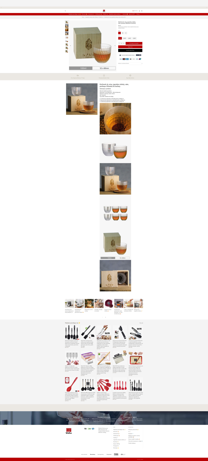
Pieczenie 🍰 (116, 431)
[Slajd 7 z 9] (66, 44)
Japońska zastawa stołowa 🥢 (119, 439)
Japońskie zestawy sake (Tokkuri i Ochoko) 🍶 (94, 17)
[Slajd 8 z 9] (66, 47)
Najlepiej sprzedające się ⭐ (119, 429)
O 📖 (129, 431)
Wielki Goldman (132, 443)
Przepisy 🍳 (116, 446)
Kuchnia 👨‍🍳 (116, 441)
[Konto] (139, 11)
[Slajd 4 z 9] (66, 33)
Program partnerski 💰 (133, 429)
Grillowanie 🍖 (116, 435)
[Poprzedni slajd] (1, 7)
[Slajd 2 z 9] (66, 26)
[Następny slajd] (207, 7)
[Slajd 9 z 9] (66, 51)
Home (83, 17)
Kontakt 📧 (130, 433)
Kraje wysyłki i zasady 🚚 (134, 439)
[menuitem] (138, 14)
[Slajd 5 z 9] (66, 37)
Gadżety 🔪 (115, 437)
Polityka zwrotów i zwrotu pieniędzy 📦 (134, 436)
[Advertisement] (104, 3)
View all (141, 323)
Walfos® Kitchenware (71, 459)
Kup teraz (130, 47)
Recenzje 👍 (116, 448)
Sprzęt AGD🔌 (116, 444)
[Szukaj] (65, 11)
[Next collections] (105, 317)
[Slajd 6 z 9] (66, 41)
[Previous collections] (102, 317)
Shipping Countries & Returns (123, 63)
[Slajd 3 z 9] (66, 29)
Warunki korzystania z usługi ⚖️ (135, 441)
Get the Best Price (130, 50)
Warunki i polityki (140, 459)
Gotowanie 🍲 (116, 433)
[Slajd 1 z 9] (66, 22)
